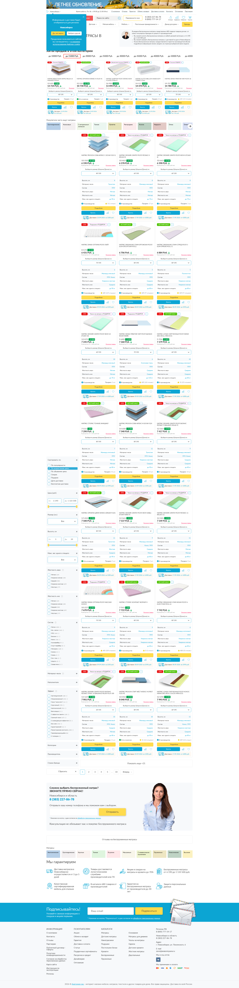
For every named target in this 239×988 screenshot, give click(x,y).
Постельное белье (109, 948)
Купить (54, 107)
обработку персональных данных (89, 818)
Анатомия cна (78, 984)
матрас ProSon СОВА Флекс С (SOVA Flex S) (98, 155)
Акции (76, 933)
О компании (115, 11)
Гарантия (132, 11)
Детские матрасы (109, 937)
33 (116, 772)
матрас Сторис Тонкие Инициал (94, 423)
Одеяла (132, 944)
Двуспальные (134, 955)
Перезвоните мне (133, 18)
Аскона (141, 124)
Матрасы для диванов (138, 937)
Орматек (112, 124)
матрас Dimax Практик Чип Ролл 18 (178, 79)
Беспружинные (107, 955)
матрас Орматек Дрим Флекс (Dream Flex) (98, 513)
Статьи (77, 948)
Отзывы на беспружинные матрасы (119, 839)
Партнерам (189, 11)
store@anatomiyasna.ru (165, 951)
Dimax (171, 124)
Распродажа (128, 124)
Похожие (71, 88)
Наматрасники (107, 940)
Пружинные (158, 852)
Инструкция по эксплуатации (52, 969)
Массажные (127, 852)
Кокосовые (67, 124)
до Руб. (55, 56)
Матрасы (105, 933)
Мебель (124, 24)
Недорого (157, 124)
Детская (92, 24)
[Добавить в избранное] (71, 107)
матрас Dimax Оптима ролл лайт (95, 244)
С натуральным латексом (83, 125)
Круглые (81, 852)
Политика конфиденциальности (55, 954)
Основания (133, 933)
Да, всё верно (58, 33)
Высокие (187, 852)
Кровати (104, 951)
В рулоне (111, 852)
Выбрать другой (74, 33)
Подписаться (149, 911)
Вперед (126, 772)
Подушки (105, 944)
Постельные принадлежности (146, 24)
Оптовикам (179, 11)
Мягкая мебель (108, 24)
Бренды (187, 24)
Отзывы (124, 11)
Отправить (112, 812)
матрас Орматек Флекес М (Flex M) (89, 79)
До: (66, 501)
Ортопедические (53, 124)
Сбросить (62, 771)
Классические (174, 852)
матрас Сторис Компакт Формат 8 (133, 602)
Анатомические (53, 852)
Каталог (86, 18)
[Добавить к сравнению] (65, 107)
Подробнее (60, 102)
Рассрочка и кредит (82, 955)
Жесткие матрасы (136, 951)
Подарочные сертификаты (85, 951)
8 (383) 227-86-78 (153, 17)
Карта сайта (51, 965)
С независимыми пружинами (143, 853)
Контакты (169, 11)
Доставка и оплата (157, 11)
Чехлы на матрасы (136, 940)
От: (50, 501)
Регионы (50, 974)
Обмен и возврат (143, 11)
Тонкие (96, 124)
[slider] (48, 506)
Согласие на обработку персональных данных (56, 960)
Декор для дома (171, 24)
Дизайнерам (79, 959)
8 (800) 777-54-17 (153, 19)
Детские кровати (136, 948)
